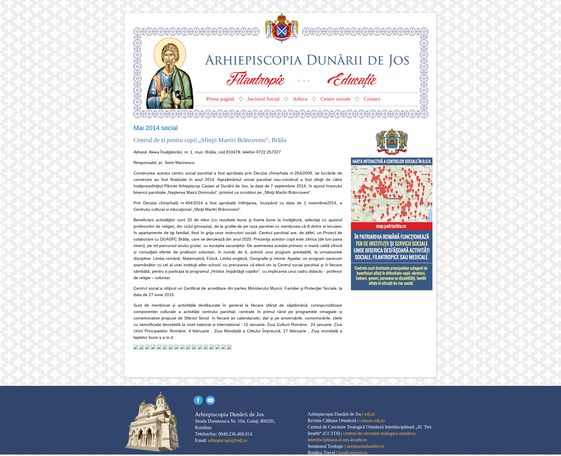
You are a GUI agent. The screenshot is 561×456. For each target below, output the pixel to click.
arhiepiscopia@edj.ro (227, 440)
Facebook (198, 400)
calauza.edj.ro (372, 420)
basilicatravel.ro (352, 452)
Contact (210, 400)
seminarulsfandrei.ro (365, 446)
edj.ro (369, 414)
